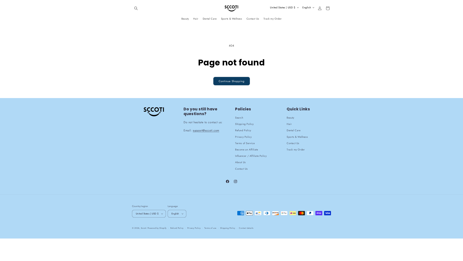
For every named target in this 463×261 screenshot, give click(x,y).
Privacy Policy (243, 137)
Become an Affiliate (246, 150)
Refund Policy (243, 130)
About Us (240, 162)
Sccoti (144, 228)
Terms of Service (245, 143)
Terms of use (210, 228)
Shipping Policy (244, 124)
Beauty (290, 118)
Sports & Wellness (297, 137)
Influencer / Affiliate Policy (251, 156)
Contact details (246, 228)
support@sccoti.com (206, 130)
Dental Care (294, 130)
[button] (136, 8)
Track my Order (296, 150)
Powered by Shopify (157, 228)
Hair (289, 124)
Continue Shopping (232, 81)
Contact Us (241, 169)
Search (239, 118)
